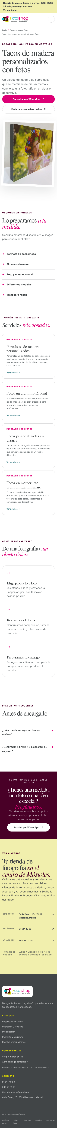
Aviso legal (15, 1121)
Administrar (50, 1120)
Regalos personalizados (13, 1042)
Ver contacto (9, 10)
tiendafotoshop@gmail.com (15, 1092)
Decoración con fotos (19, 30)
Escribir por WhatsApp (28, 827)
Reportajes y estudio (12, 1021)
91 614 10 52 (8, 1082)
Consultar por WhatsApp (28, 99)
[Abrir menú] (51, 19)
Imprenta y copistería (12, 1037)
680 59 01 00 (8, 1087)
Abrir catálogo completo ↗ (15, 1061)
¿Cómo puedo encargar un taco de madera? (21, 732)
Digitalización (8, 1031)
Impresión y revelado (12, 1026)
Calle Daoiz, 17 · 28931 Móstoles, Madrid (22, 1097)
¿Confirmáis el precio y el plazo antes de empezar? (24, 749)
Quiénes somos (5, 1121)
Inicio (4, 30)
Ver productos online (12, 1056)
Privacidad (27, 1120)
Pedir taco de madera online (28, 109)
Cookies (38, 1120)
